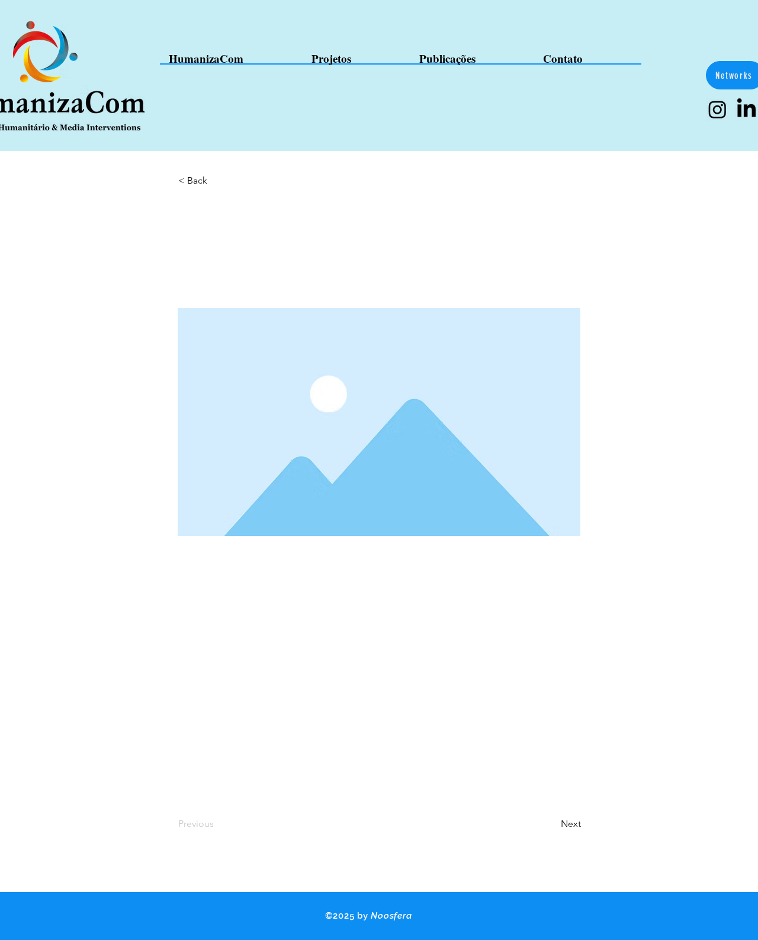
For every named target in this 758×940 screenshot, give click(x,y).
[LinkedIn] (746, 109)
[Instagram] (717, 109)
